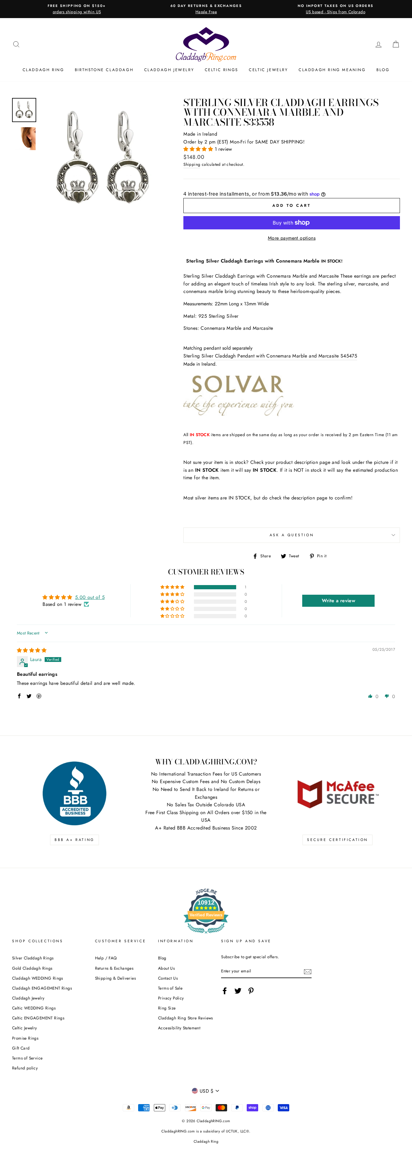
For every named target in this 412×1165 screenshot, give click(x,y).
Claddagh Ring (43, 70)
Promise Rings (25, 1038)
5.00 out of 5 (90, 597)
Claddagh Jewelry (169, 70)
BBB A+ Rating (74, 839)
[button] (198, 149)
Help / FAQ (106, 958)
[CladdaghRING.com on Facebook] (224, 990)
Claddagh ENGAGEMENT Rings (42, 988)
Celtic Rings (221, 70)
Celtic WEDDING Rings (33, 1008)
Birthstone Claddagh (104, 70)
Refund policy (25, 1068)
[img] (31, 650)
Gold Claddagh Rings (32, 968)
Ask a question (292, 535)
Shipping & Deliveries (115, 978)
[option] (76, 9)
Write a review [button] (339, 600)
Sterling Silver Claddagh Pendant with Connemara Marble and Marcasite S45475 (270, 355)
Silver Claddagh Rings (32, 958)
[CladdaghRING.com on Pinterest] (251, 990)
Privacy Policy (171, 998)
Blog (382, 70)
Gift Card (21, 1048)
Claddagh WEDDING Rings (37, 978)
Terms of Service (27, 1058)
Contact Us (168, 978)
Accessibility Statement (179, 1028)
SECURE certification (337, 839)
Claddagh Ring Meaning (332, 70)
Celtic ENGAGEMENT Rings (38, 1018)
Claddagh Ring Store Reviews (185, 1018)
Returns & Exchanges (114, 968)
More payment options (291, 238)
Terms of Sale (170, 988)
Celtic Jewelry (268, 70)
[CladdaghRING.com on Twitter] (238, 990)
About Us (166, 968)
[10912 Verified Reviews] (206, 934)
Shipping (191, 164)
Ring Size (167, 1008)
